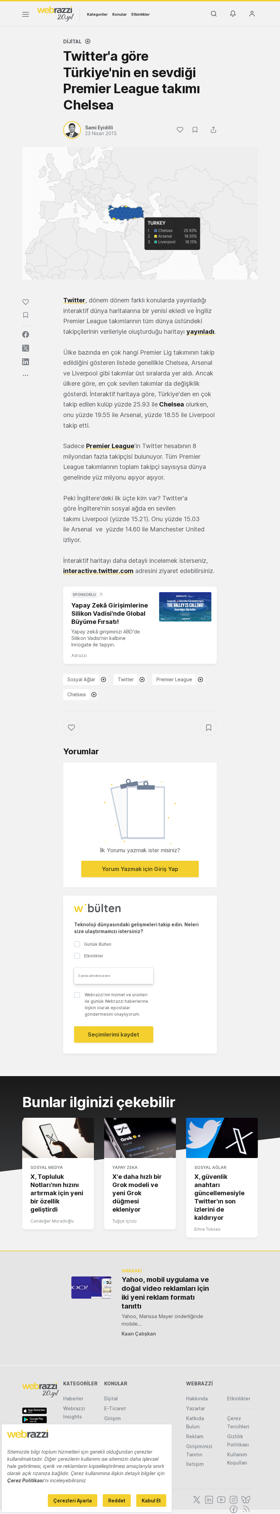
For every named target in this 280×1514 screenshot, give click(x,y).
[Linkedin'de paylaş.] (25, 361)
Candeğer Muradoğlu (52, 1221)
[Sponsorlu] (185, 607)
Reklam (195, 1436)
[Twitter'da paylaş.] (25, 348)
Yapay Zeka (125, 1167)
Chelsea (76, 694)
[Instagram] (233, 1499)
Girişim (112, 1418)
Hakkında (197, 1398)
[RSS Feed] (245, 1508)
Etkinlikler (140, 14)
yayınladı (200, 331)
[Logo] (55, 13)
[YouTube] (220, 1499)
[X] (196, 1499)
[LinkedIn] (208, 1499)
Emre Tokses (207, 1229)
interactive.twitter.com (98, 570)
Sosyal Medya (46, 1167)
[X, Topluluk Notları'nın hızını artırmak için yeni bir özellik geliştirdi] (58, 1138)
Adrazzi (79, 655)
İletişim (195, 1464)
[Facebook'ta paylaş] (25, 334)
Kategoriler (97, 14)
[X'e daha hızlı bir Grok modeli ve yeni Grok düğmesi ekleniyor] (140, 1138)
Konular (119, 14)
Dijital (72, 41)
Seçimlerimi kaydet (113, 1034)
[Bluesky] (245, 1499)
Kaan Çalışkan (139, 1334)
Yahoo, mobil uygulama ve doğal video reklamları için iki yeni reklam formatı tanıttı (165, 1292)
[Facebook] (233, 1508)
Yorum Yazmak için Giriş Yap (140, 869)
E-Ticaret (115, 1408)
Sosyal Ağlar (81, 679)
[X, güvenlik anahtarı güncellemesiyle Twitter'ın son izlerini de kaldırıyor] (222, 1138)
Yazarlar (195, 1408)
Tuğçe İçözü (124, 1221)
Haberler (73, 1398)
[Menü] (25, 15)
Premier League (110, 445)
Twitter (126, 679)
